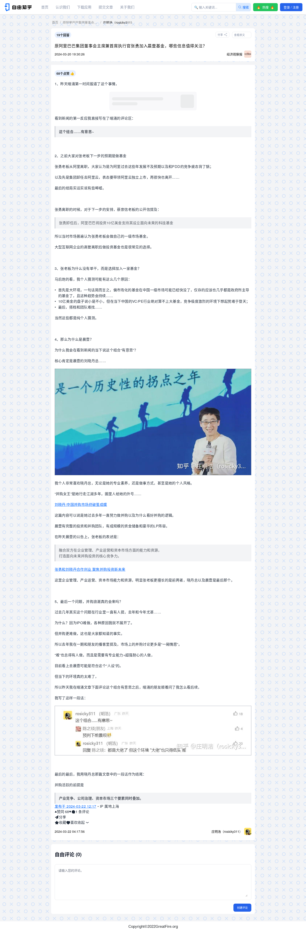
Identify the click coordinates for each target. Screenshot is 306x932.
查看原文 (239, 35)
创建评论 (242, 907)
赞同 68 (63, 811)
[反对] (70, 811)
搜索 (246, 7)
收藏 (62, 822)
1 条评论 (82, 811)
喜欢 (74, 822)
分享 (62, 817)
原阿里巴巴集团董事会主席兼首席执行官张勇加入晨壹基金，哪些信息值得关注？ (131, 46)
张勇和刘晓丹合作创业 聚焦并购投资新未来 (90, 569)
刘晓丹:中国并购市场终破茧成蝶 (81, 504)
